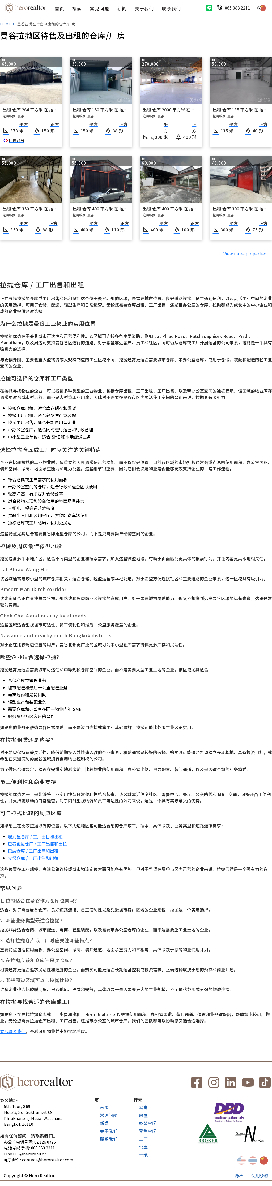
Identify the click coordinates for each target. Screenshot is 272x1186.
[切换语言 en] (241, 1160)
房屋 (143, 1115)
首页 (59, 8)
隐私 (239, 1175)
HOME (5, 24)
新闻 (122, 8)
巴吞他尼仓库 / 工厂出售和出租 (37, 843)
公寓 (143, 1107)
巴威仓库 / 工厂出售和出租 (33, 851)
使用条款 (259, 1175)
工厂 (143, 1139)
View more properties (245, 253)
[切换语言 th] (252, 1160)
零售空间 (148, 1131)
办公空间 (148, 1123)
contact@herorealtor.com (47, 1159)
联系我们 (171, 8)
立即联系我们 (13, 1031)
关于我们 (144, 8)
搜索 (77, 8)
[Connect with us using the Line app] (209, 8)
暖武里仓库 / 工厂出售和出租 (35, 836)
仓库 (143, 1147)
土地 (143, 1155)
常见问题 (99, 8)
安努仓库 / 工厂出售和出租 (33, 858)
